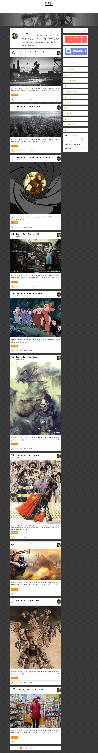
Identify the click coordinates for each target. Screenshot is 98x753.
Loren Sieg (23, 54)
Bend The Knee (19, 99)
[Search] (66, 31)
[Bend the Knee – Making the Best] (35, 637)
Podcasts (30, 9)
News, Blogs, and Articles (72, 129)
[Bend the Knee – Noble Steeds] (35, 398)
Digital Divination (70, 85)
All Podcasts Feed (70, 69)
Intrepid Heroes (70, 96)
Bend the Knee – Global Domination (28, 106)
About (72, 9)
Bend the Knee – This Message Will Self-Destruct (33, 157)
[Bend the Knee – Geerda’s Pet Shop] (35, 711)
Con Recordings (40, 9)
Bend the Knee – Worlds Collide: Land (30, 52)
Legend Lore (69, 102)
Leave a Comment (28, 99)
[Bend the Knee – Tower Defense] (35, 565)
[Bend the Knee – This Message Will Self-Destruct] (35, 188)
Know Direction (69, 74)
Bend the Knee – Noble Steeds (27, 357)
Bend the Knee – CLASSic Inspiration (29, 293)
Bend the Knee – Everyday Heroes (28, 455)
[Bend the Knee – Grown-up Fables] (35, 256)
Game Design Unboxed (71, 91)
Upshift (68, 118)
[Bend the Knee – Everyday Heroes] (35, 492)
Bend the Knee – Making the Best (28, 600)
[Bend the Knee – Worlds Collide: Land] (35, 71)
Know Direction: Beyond (71, 80)
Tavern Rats (69, 113)
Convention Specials (71, 124)
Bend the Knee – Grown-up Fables (28, 234)
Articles (48, 9)
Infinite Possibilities (58, 9)
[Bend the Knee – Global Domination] (35, 124)
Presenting (69, 107)
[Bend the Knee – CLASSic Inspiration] (35, 317)
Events (67, 9)
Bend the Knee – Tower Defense (27, 544)
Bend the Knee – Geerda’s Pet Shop (31, 689)
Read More (14, 95)
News (25, 9)
